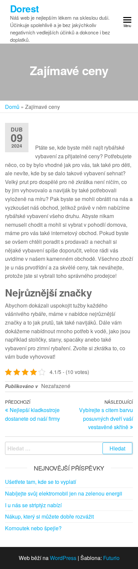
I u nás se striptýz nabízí (33, 505)
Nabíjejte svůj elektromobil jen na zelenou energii (63, 493)
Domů (12, 107)
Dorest (24, 8)
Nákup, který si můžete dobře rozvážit (49, 516)
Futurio (111, 558)
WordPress (63, 558)
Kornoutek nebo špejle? (33, 528)
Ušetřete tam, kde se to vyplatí (40, 482)
